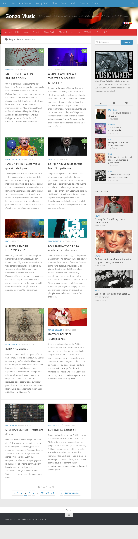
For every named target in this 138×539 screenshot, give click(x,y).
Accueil (8, 32)
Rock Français (25, 3)
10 (42, 493)
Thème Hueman (40, 519)
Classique (84, 3)
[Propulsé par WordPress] (24, 519)
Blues (54, 3)
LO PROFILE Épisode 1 (62, 430)
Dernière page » (72, 493)
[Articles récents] (101, 103)
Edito (17, 32)
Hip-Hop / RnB (41, 3)
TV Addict (88, 32)
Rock (5, 3)
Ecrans (95, 3)
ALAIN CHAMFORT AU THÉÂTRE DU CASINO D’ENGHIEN (62, 78)
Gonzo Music (20, 16)
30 (52, 493)
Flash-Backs (49, 32)
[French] (124, 23)
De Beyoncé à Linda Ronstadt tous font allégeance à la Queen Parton (120, 160)
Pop (13, 3)
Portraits (36, 32)
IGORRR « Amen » (16, 349)
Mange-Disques (66, 32)
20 (47, 493)
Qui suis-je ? (101, 32)
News (26, 32)
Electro (64, 3)
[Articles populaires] (113, 103)
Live (78, 32)
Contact (69, 510)
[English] (127, 23)
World (73, 3)
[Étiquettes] (126, 103)
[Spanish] (130, 23)
